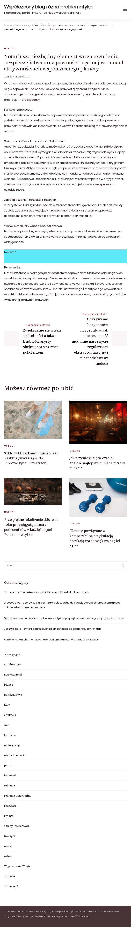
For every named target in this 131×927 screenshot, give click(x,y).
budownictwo (13, 695)
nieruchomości (14, 755)
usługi (9, 48)
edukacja (10, 715)
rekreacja (10, 805)
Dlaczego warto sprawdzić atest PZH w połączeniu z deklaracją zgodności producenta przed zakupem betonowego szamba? (62, 605)
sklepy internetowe (17, 826)
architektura (12, 664)
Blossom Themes (45, 916)
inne (7, 725)
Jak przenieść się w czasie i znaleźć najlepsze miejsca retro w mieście (97, 463)
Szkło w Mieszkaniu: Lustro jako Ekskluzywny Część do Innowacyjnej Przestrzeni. (31, 458)
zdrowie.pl (11, 886)
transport (10, 836)
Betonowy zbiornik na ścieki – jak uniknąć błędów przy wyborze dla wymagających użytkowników (64, 618)
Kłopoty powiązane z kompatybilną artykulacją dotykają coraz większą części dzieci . (94, 538)
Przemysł (10, 775)
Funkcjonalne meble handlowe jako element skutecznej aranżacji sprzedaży (51, 639)
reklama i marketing (17, 795)
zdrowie (9, 876)
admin (8, 76)
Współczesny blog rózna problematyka (48, 6)
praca (8, 765)
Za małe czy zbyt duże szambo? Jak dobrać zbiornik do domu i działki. (47, 592)
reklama (9, 785)
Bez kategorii (13, 674)
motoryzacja (12, 745)
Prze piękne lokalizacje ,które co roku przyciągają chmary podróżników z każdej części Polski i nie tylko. (31, 527)
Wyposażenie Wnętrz (18, 866)
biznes (8, 684)
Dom (7, 705)
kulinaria (10, 735)
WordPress (81, 916)
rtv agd (8, 816)
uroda (8, 846)
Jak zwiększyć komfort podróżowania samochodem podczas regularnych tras (52, 628)
